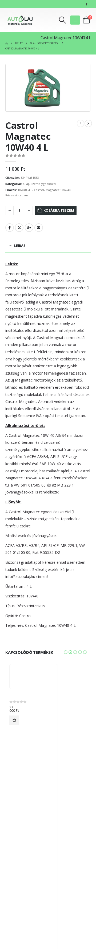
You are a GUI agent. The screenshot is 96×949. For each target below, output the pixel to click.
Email (38, 227)
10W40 (22, 190)
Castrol (39, 190)
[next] (88, 123)
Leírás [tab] (20, 245)
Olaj (26, 184)
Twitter (19, 227)
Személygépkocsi (43, 184)
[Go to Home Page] (6, 43)
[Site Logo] (20, 20)
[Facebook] (86, 4)
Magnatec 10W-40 (58, 190)
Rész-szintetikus (16, 195)
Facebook (9, 227)
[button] (62, 20)
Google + (29, 227)
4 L (30, 190)
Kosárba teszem (58, 210)
